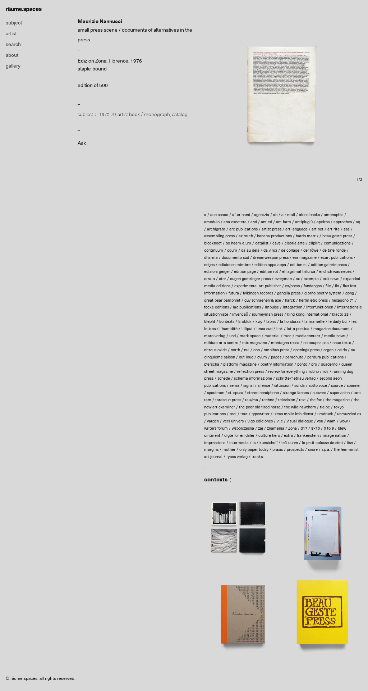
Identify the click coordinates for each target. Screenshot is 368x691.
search (13, 44)
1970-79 (107, 114)
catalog (180, 114)
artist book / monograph (144, 114)
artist (11, 33)
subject (14, 22)
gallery (13, 66)
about (12, 55)
